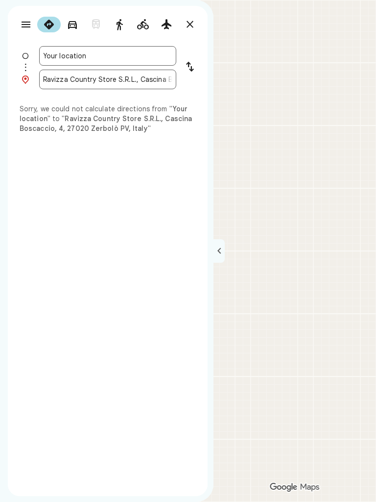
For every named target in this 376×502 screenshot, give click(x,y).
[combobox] (107, 56)
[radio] (49, 24)
